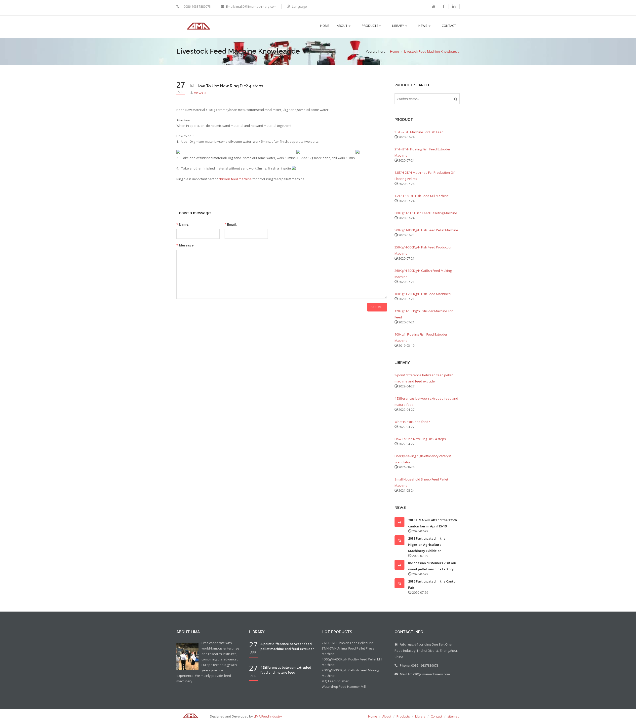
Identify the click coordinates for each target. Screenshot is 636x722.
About (342, 25)
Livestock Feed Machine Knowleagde (432, 51)
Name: (182, 224)
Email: (231, 224)
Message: (185, 245)
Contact (449, 25)
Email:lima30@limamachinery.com (251, 6)
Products (370, 25)
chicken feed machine (235, 179)
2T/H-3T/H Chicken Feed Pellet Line (348, 643)
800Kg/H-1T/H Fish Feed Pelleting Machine (426, 213)
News (423, 25)
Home (324, 25)
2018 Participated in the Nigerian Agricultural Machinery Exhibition (426, 544)
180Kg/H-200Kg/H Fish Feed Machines (423, 294)
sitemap (453, 716)
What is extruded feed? (412, 421)
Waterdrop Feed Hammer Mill (344, 686)
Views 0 (199, 93)
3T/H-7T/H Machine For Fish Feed (419, 132)
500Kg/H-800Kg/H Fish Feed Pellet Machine (426, 230)
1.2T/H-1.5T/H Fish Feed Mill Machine (422, 196)
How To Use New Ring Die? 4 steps (420, 439)
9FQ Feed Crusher (335, 681)
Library (398, 25)
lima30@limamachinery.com (429, 674)
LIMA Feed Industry (268, 716)
